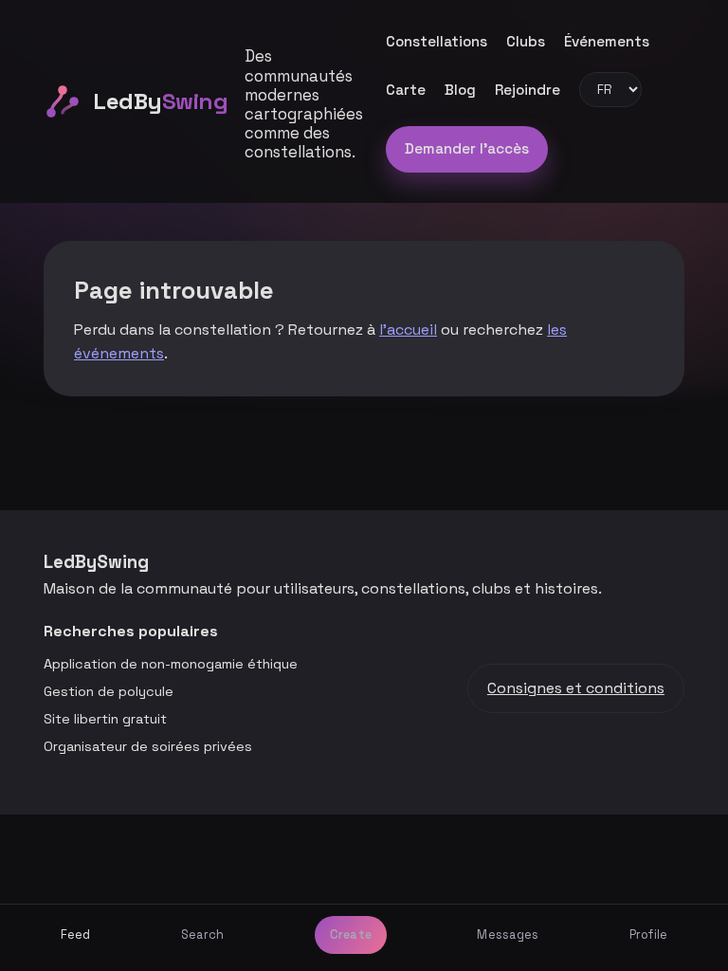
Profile (648, 934)
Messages (507, 934)
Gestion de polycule (108, 691)
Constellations (436, 41)
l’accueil (408, 329)
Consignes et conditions (575, 688)
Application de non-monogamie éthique (171, 663)
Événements (606, 41)
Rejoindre (527, 90)
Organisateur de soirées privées (148, 746)
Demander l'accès (467, 148)
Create (351, 934)
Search (203, 934)
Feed (76, 934)
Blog (460, 90)
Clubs (525, 41)
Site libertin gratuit (105, 718)
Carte (406, 90)
